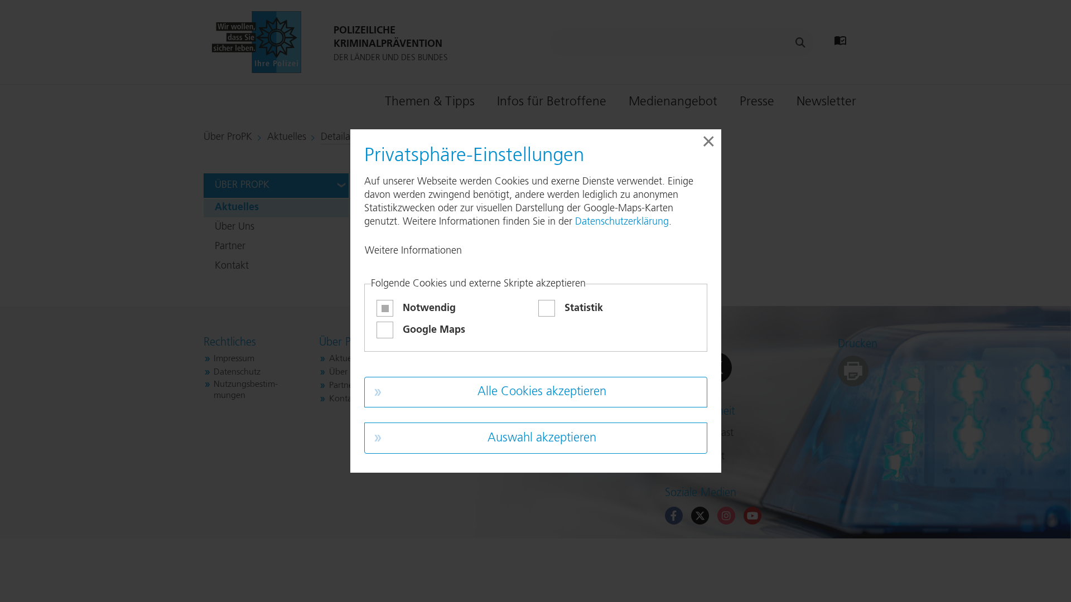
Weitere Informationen (413, 251)
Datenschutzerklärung (622, 222)
